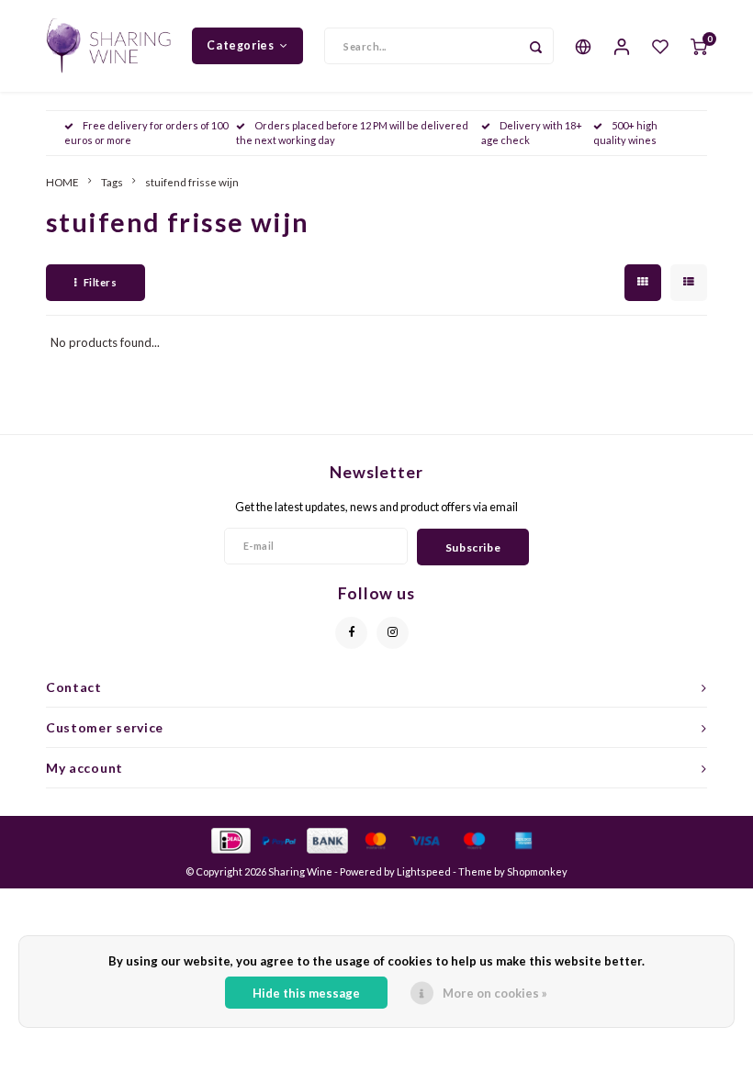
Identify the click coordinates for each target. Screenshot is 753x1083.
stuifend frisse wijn (192, 181)
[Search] (535, 46)
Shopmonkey (537, 871)
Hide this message (306, 993)
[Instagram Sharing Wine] (392, 633)
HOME (62, 181)
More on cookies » (495, 993)
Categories (240, 45)
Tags (112, 181)
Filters (101, 282)
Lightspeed (424, 871)
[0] (699, 46)
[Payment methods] (230, 839)
